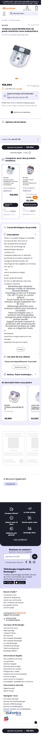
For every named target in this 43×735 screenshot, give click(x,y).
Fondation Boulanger (11, 646)
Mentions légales (10, 664)
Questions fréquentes (12, 597)
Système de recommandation (15, 674)
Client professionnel (11, 648)
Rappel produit (9, 688)
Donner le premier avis (19, 35)
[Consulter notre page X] (30, 563)
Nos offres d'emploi (11, 699)
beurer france (30, 103)
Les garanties (9, 661)
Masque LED (10, 484)
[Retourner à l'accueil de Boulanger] (9, 8)
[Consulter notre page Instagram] (34, 563)
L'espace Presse (10, 633)
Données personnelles (12, 666)
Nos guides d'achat (11, 605)
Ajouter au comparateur (22, 112)
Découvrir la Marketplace (13, 706)
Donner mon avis (20, 367)
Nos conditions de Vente (13, 659)
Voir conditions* (20, 539)
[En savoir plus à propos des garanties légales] (29, 152)
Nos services (8, 636)
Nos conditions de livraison (14, 602)
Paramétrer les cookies (12, 669)
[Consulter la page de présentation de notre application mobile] (9, 582)
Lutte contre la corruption (13, 679)
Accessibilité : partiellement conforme (18, 682)
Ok (35, 556)
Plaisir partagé (9, 630)
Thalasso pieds (14, 20)
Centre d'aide (9, 608)
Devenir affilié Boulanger (13, 704)
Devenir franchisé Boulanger (14, 701)
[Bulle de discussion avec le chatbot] (35, 722)
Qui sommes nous (11, 628)
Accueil (4, 20)
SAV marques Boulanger (13, 641)
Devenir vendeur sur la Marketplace (17, 709)
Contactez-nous (10, 595)
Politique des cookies (12, 671)
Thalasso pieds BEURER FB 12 (13, 408)
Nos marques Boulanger (13, 638)
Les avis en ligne (10, 676)
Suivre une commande (12, 600)
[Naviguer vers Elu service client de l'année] (20, 719)
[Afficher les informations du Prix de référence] (37, 194)
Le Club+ (19, 89)
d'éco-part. (36, 86)
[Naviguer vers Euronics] (20, 713)
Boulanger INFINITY (10, 651)
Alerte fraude (9, 691)
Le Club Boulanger (10, 643)
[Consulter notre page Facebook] (26, 563)
